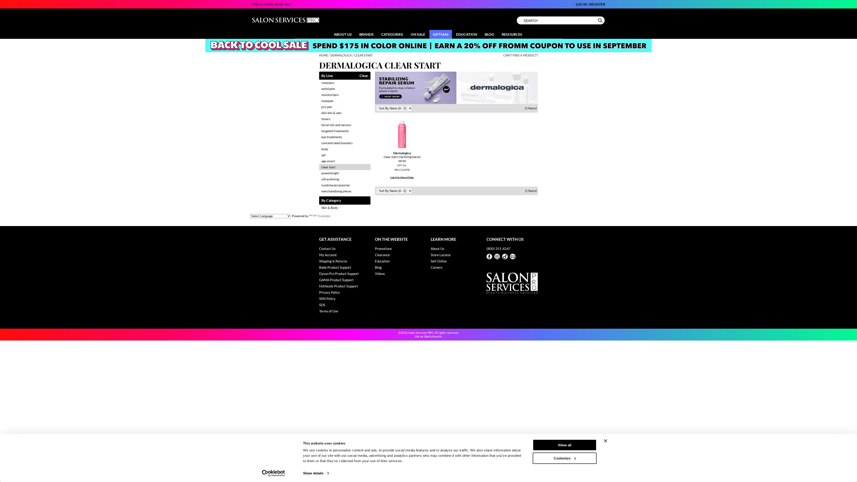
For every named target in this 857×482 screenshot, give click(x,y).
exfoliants (328, 89)
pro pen (326, 107)
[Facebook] (489, 256)
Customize (562, 458)
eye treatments (331, 137)
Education (466, 34)
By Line (327, 76)
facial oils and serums (336, 125)
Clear (364, 76)
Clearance (382, 255)
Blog (489, 34)
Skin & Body (329, 208)
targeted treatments (335, 131)
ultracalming (330, 179)
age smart (328, 161)
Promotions (383, 249)
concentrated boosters (337, 143)
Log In (581, 4)
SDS (322, 305)
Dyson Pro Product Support (339, 274)
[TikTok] (505, 256)
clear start (328, 167)
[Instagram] (497, 256)
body (324, 149)
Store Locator (441, 255)
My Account (328, 255)
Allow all (564, 445)
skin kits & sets (331, 113)
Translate (323, 216)
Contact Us (327, 249)
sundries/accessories (335, 185)
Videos (380, 274)
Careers (437, 267)
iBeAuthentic (433, 336)
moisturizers (330, 95)
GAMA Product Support (336, 280)
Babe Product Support (335, 267)
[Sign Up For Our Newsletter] (513, 256)
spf (323, 155)
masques (327, 101)
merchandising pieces (336, 191)
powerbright (330, 173)
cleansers (327, 83)
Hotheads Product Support (338, 286)
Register (597, 4)
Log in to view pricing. (402, 177)
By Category (331, 200)
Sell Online (439, 261)
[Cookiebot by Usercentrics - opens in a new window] (273, 473)
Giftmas (441, 34)
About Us (343, 34)
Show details (313, 473)
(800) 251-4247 (499, 249)
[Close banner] (605, 441)
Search (600, 20)
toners (325, 119)
